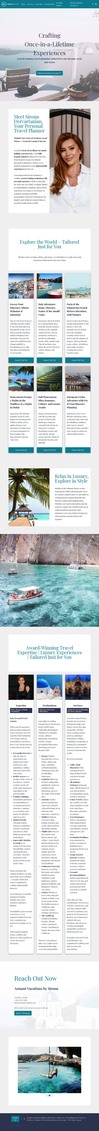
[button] (23, 4)
